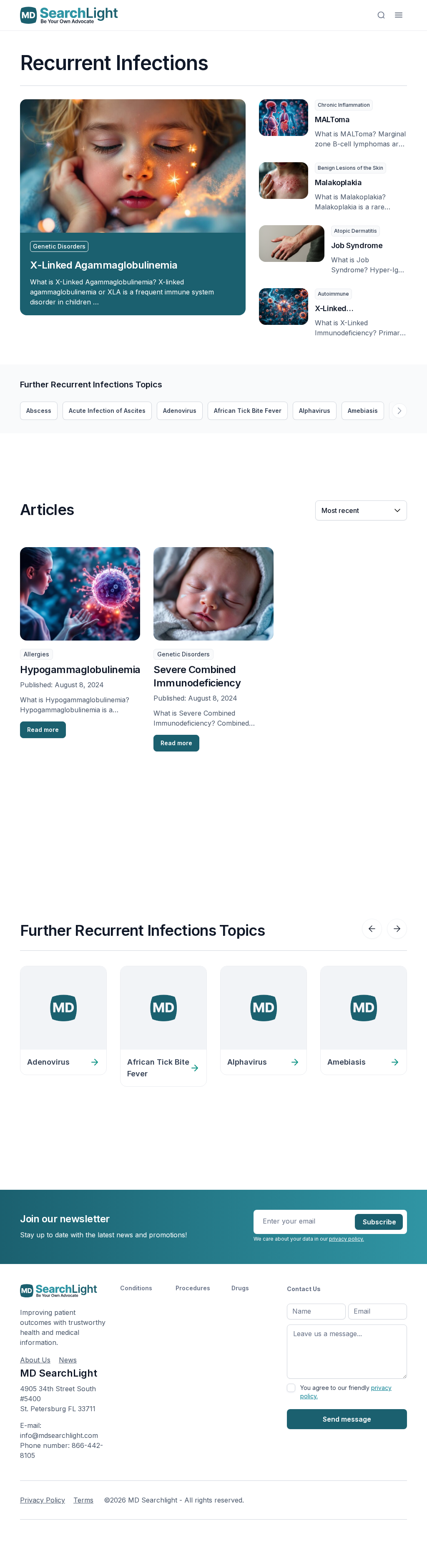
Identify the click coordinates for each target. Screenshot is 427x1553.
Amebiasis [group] (363, 410)
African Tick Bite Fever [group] (247, 410)
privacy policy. (346, 1239)
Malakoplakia (338, 182)
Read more (43, 729)
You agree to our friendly (346, 1392)
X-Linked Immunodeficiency (348, 309)
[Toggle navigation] (398, 15)
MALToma (332, 119)
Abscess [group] (38, 410)
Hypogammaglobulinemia (80, 669)
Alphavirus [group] (314, 410)
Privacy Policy (42, 1500)
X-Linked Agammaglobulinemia (103, 265)
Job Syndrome (357, 245)
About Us (35, 1360)
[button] (399, 410)
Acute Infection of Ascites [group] (107, 410)
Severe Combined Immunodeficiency (197, 676)
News (68, 1360)
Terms (83, 1500)
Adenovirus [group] (179, 410)
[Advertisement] (172, 452)
